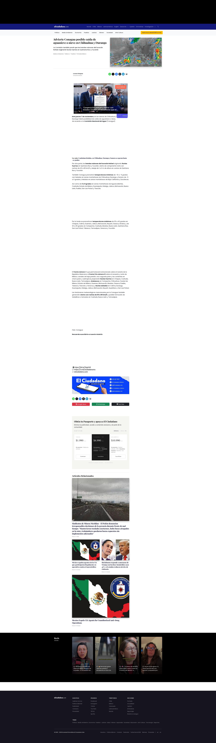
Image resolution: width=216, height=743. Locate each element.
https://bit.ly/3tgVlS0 (82, 367)
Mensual (116, 430)
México (99, 27)
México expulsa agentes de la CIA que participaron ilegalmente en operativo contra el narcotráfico (84, 564)
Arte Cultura (119, 32)
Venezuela (112, 706)
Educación (133, 722)
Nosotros (102, 732)
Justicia (94, 32)
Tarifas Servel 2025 (135, 732)
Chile (94, 27)
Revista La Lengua (132, 714)
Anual (123, 430)
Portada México (81, 54)
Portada (129, 701)
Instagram (94, 704)
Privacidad (75, 711)
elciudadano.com (81, 372)
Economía (78, 32)
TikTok (92, 711)
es (157, 732)
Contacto (75, 709)
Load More (108, 685)
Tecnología (149, 722)
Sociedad (110, 32)
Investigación (149, 27)
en (160, 732)
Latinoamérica (108, 27)
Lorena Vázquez (78, 73)
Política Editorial (77, 704)
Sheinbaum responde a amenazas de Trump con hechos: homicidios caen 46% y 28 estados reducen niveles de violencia (115, 565)
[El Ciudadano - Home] (61, 27)
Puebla (73, 54)
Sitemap (144, 732)
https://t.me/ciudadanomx (84, 370)
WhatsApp (101, 404)
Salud (108, 722)
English (116, 27)
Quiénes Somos (77, 701)
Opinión (132, 27)
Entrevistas (139, 27)
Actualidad (130, 704)
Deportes (156, 722)
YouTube (121, 404)
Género (101, 32)
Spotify (93, 714)
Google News (81, 404)
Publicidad (75, 706)
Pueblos (86, 32)
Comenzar (83, 456)
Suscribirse (100, 456)
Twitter (93, 706)
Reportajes (130, 711)
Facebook (94, 701)
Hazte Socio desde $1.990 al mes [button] (151, 32)
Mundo (89, 27)
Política (57, 32)
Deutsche (123, 27)
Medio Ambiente (67, 32)
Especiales (120, 722)
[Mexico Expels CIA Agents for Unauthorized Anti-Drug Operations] (100, 596)
